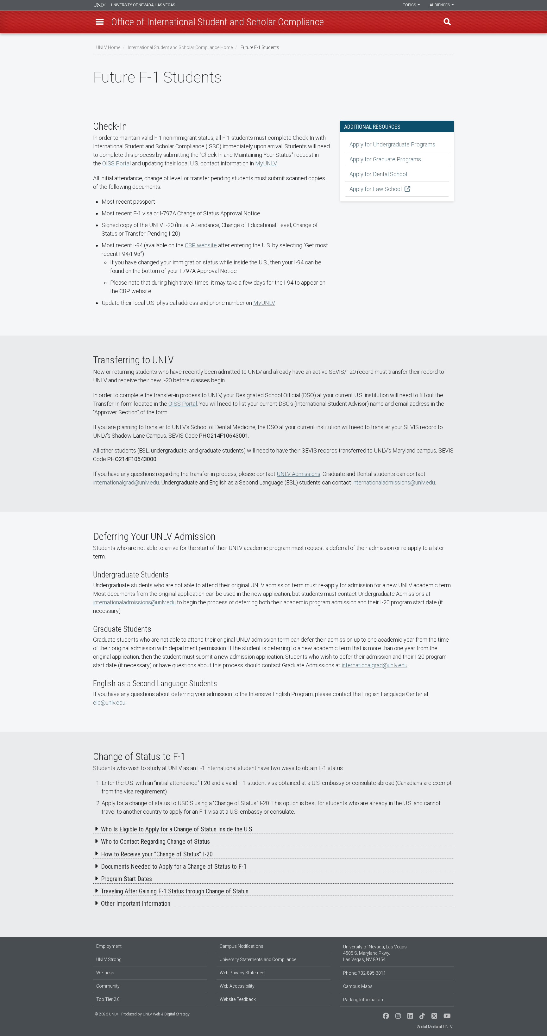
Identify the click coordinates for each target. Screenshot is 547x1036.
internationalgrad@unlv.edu (126, 482)
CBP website (201, 245)
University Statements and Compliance (258, 959)
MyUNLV (264, 302)
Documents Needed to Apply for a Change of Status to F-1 (174, 866)
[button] (99, 21)
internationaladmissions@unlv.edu (393, 482)
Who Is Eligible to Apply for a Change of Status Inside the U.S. (177, 829)
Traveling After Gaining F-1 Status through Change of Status (174, 891)
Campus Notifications (241, 946)
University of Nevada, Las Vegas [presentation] (143, 5)
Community (108, 986)
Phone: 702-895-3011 (364, 973)
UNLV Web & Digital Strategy (166, 1014)
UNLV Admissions (298, 474)
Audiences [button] (440, 5)
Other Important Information (135, 903)
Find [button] (447, 21)
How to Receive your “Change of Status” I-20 (157, 854)
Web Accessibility (237, 986)
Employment (109, 946)
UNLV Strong (109, 959)
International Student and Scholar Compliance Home (180, 47)
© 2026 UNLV (106, 1014)
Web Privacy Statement (243, 972)
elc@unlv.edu (109, 702)
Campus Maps (358, 986)
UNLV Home (108, 47)
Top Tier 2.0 (108, 999)
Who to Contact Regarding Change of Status (155, 841)
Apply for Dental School (378, 174)
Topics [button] (410, 5)
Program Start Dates (126, 879)
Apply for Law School (376, 189)
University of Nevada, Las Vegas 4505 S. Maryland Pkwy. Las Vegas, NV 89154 (375, 953)
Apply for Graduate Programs (385, 159)
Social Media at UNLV (434, 1027)
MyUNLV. (266, 163)
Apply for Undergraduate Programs (392, 144)
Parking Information (363, 999)
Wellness (105, 972)
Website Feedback (238, 999)
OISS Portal (116, 163)
